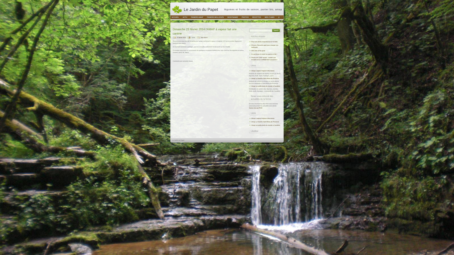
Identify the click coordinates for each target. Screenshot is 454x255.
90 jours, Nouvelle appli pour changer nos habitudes (264, 46)
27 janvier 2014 (181, 37)
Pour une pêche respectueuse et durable (264, 42)
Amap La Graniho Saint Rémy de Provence (265, 78)
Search (276, 30)
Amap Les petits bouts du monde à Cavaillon (265, 86)
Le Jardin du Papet (200, 9)
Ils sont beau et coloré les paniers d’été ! (264, 54)
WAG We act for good (258, 51)
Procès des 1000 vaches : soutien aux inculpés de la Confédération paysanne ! (264, 59)
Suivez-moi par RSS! (255, 108)
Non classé (204, 37)
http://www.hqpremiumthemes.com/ (274, 144)
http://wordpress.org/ (256, 144)
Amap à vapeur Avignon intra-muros (262, 71)
